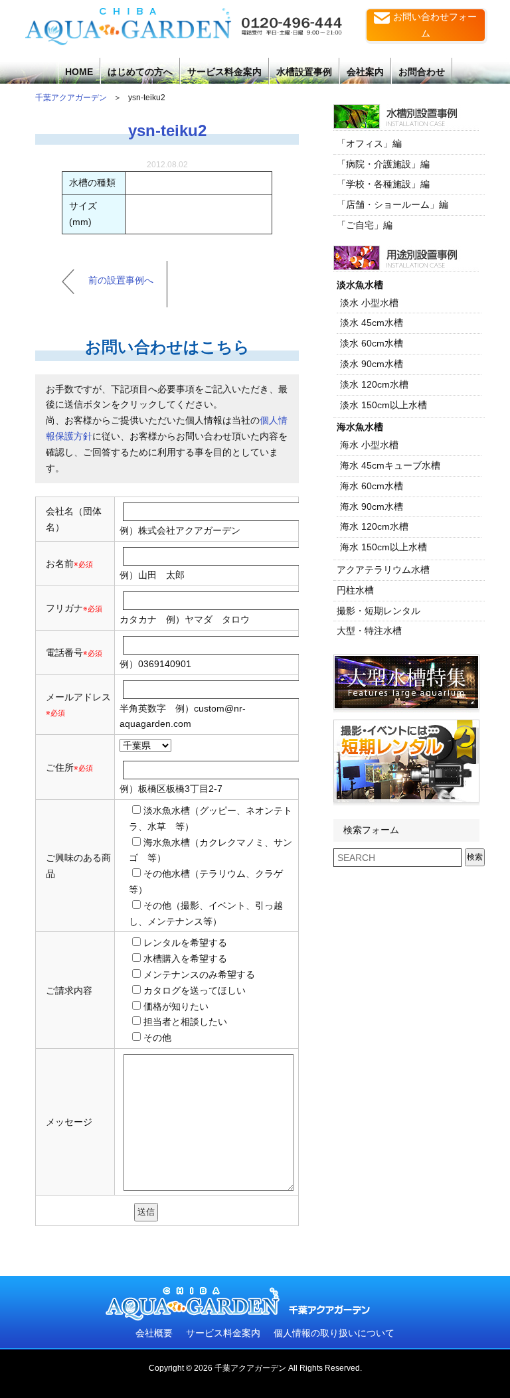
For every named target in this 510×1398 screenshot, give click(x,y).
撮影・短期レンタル (378, 610)
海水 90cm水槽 (371, 506)
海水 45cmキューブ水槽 (390, 465)
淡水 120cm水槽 (374, 384)
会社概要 (154, 1333)
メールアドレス (78, 697)
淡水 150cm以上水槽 (383, 405)
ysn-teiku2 (167, 130)
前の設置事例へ (120, 280)
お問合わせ (421, 71)
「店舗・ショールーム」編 (392, 204)
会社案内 (365, 71)
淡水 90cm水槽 (371, 363)
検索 (475, 857)
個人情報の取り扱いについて (334, 1333)
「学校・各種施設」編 (383, 184)
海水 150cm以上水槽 (383, 547)
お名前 (60, 563)
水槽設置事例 (304, 71)
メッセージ (69, 1122)
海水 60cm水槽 (371, 486)
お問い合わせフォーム (435, 24)
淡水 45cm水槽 (371, 322)
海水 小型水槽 (369, 444)
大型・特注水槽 (369, 630)
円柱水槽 (355, 590)
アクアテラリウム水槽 (383, 569)
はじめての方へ (140, 71)
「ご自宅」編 (364, 225)
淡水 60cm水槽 (371, 343)
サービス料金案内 (224, 71)
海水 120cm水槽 (374, 526)
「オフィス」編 (369, 143)
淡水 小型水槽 (369, 302)
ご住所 (69, 767)
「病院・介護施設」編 (383, 164)
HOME (79, 71)
